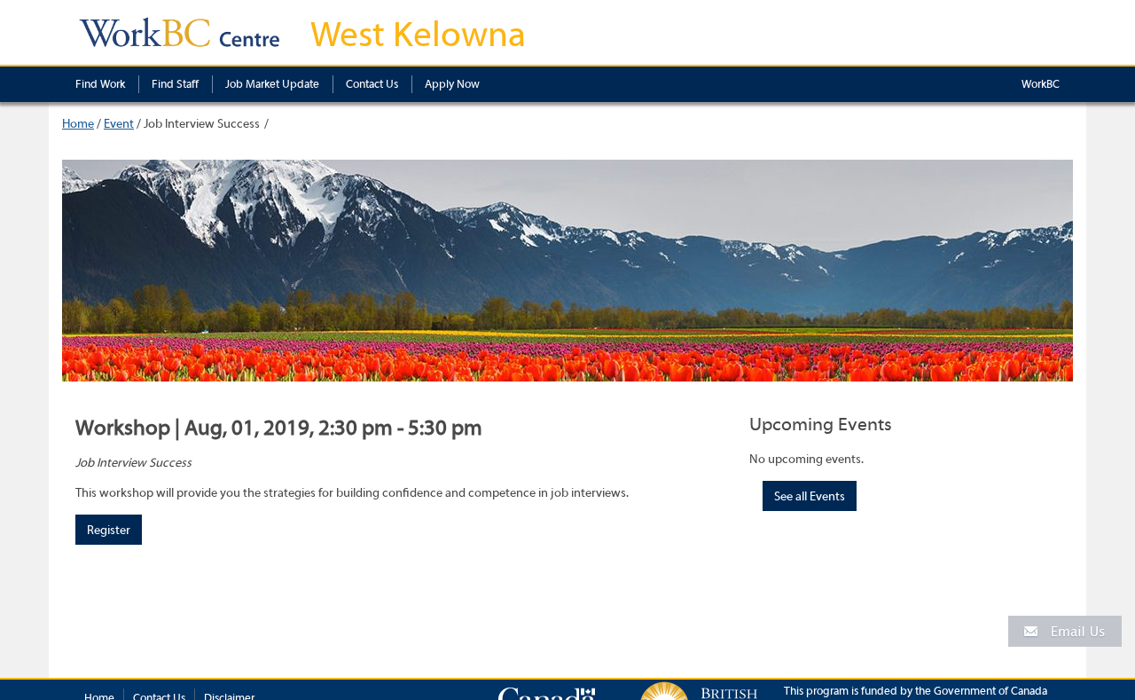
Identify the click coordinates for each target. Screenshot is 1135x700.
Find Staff (175, 83)
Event (119, 124)
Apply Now (452, 83)
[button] (1065, 630)
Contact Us (372, 83)
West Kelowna (418, 34)
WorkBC (1041, 83)
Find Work (100, 83)
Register (108, 530)
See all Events (809, 497)
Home (78, 124)
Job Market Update (272, 83)
